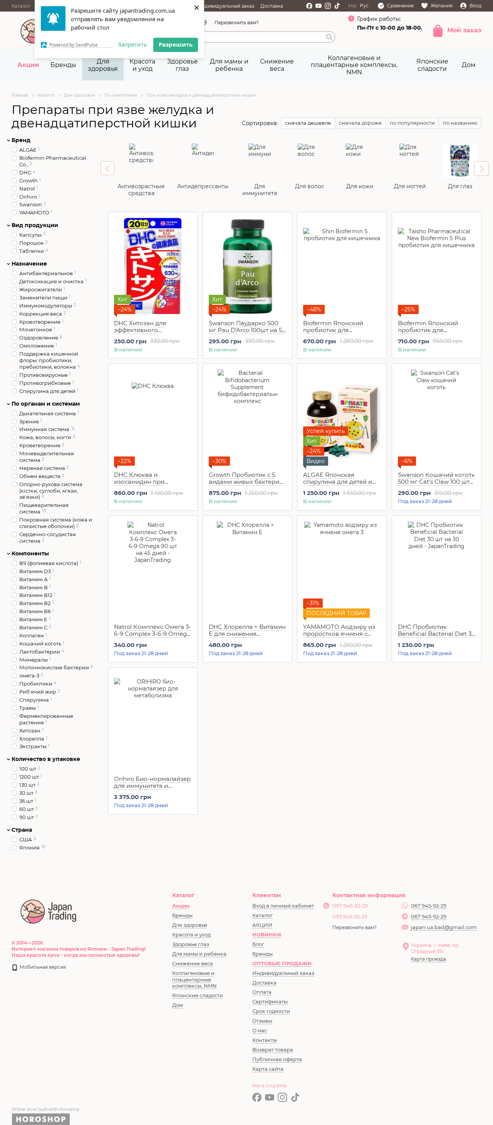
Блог (258, 944)
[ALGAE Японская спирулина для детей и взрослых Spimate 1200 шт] (342, 417)
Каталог (21, 6)
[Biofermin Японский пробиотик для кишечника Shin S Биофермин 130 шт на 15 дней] (342, 266)
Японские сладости (432, 65)
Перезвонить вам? (237, 22)
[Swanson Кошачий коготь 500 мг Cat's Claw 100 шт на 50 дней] (437, 417)
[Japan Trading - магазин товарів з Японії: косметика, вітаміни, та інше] (49, 910)
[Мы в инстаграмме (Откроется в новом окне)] (328, 6)
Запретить (132, 44)
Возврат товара (272, 1049)
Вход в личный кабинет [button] (283, 906)
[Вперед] (481, 168)
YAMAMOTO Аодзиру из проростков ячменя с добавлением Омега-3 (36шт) (339, 637)
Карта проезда (428, 959)
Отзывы (262, 1021)
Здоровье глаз (182, 65)
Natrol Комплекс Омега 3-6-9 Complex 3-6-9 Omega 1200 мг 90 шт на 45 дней (152, 633)
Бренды (63, 65)
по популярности (412, 123)
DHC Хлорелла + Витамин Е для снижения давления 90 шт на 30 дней (247, 637)
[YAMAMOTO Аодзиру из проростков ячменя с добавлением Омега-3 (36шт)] (342, 570)
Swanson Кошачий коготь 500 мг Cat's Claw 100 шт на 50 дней (436, 481)
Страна (22, 830)
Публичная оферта (277, 1059)
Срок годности (271, 1011)
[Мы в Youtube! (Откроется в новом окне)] (318, 6)
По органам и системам (46, 404)
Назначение (29, 264)
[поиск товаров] (329, 37)
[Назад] (107, 168)
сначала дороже (360, 123)
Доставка (271, 6)
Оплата (262, 992)
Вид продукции (35, 225)
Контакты (264, 1040)
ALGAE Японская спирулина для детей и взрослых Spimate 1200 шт (337, 485)
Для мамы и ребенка (229, 65)
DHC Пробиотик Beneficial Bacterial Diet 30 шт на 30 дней (436, 633)
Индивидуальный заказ (226, 6)
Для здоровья (103, 65)
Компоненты (30, 553)
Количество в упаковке (46, 759)
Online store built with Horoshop (45, 1109)
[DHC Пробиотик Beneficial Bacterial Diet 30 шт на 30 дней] (437, 570)
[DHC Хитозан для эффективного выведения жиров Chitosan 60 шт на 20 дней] (153, 266)
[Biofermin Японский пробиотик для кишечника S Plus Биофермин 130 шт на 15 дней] (437, 266)
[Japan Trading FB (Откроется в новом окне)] (309, 6)
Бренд (21, 140)
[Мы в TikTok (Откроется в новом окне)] (337, 6)
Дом (469, 65)
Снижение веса (277, 65)
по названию (460, 123)
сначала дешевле (308, 123)
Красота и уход (142, 65)
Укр (352, 5)
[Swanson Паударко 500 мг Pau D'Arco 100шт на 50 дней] (248, 266)
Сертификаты (270, 1001)
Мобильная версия (42, 967)
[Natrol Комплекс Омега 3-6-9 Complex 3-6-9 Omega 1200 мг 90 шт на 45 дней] (153, 570)
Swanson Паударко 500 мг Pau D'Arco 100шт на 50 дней (247, 330)
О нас (259, 1030)
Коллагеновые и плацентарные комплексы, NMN (354, 65)
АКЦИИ (262, 925)
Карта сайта (267, 1069)
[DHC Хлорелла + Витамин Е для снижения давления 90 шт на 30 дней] (248, 570)
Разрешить (176, 44)
